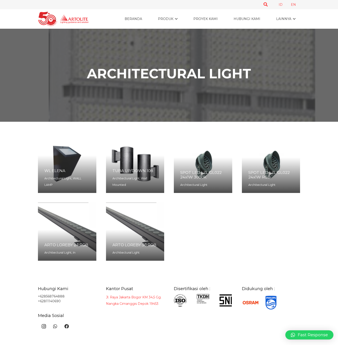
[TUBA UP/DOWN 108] (135, 164)
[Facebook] (66, 326)
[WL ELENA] (67, 164)
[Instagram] (43, 326)
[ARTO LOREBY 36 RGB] (135, 232)
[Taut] (63, 18)
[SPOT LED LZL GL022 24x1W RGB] (271, 164)
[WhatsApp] (55, 326)
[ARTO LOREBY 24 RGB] (67, 232)
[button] (265, 4)
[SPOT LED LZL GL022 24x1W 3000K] (203, 164)
